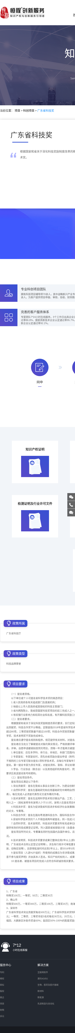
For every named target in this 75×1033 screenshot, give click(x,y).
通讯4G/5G (43, 978)
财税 (2, 1010)
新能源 (41, 997)
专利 (2, 972)
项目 (17, 110)
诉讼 (2, 1016)
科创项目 (28, 110)
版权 (2, 991)
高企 (2, 997)
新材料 (41, 991)
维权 (2, 978)
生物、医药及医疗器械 (48, 985)
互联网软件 (43, 972)
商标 (2, 985)
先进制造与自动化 (46, 1004)
